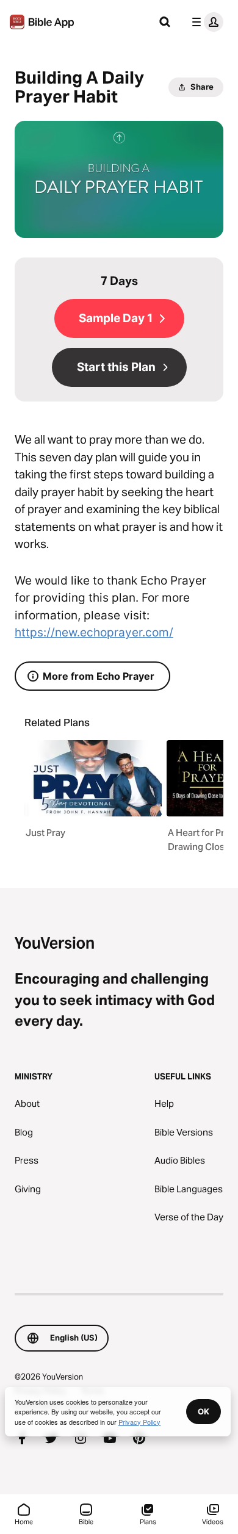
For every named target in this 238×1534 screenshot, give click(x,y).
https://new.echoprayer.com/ (94, 632)
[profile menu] (205, 22)
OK (203, 1411)
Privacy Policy (139, 1422)
